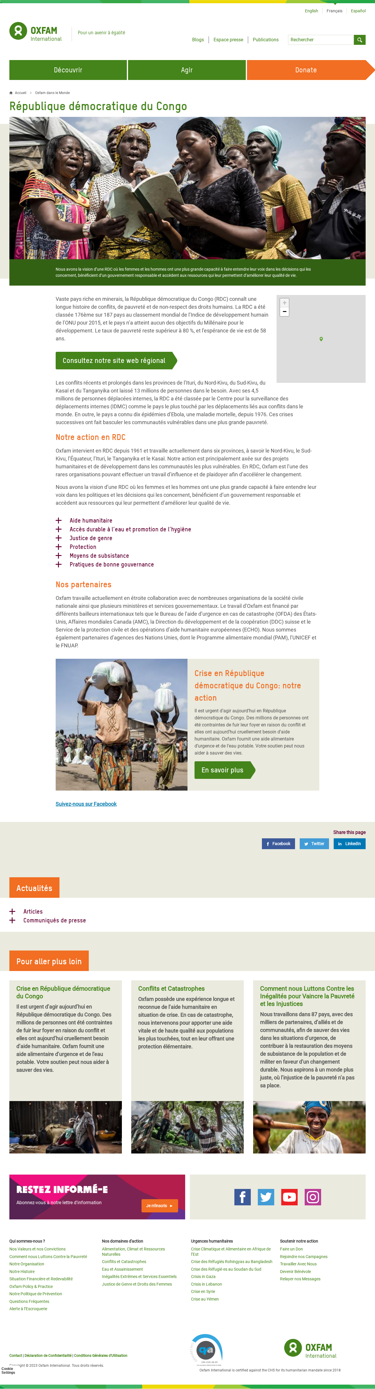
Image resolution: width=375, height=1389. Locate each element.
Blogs (198, 39)
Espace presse (228, 39)
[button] (321, 339)
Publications (266, 39)
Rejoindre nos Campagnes (304, 1256)
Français (334, 10)
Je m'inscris (156, 1205)
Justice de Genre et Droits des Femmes (137, 1284)
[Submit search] (360, 40)
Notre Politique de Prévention (35, 1293)
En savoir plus (222, 770)
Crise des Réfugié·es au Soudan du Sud (226, 1269)
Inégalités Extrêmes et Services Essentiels (139, 1276)
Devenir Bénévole (295, 1271)
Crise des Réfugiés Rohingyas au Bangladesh (231, 1261)
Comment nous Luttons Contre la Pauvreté (48, 1256)
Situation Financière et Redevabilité (41, 1279)
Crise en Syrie (203, 1291)
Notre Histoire (22, 1271)
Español (358, 10)
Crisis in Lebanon (206, 1284)
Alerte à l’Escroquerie (28, 1308)
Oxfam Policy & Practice (31, 1286)
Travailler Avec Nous (298, 1264)
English (311, 10)
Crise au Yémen (205, 1299)
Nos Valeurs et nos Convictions (37, 1249)
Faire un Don (291, 1249)
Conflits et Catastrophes (124, 1261)
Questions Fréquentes (29, 1301)
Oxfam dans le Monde (52, 93)
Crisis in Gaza (203, 1276)
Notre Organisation (26, 1264)
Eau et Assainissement (122, 1269)
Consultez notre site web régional (114, 360)
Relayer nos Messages (300, 1279)
